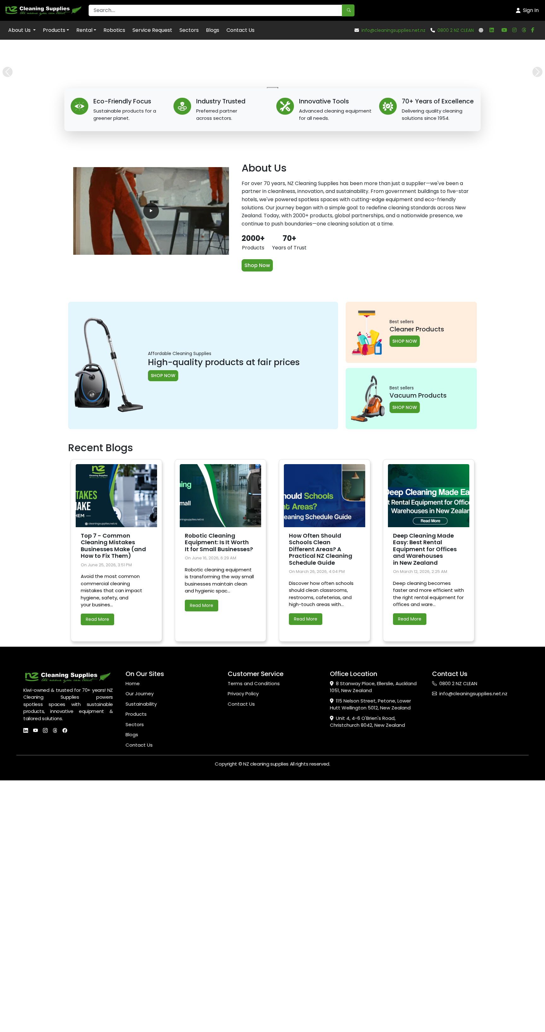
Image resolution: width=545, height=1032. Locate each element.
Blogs (212, 30)
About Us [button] (20, 30)
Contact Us (240, 30)
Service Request (152, 30)
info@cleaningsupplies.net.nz (393, 30)
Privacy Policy (243, 693)
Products (54, 30)
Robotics (114, 30)
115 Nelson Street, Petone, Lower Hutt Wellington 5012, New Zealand (370, 704)
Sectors (189, 30)
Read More (97, 619)
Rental (84, 30)
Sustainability (141, 704)
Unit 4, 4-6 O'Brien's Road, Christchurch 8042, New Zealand (367, 722)
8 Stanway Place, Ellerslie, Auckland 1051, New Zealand (373, 687)
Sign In (531, 10)
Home (133, 683)
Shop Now (257, 265)
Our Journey (140, 693)
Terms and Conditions (254, 683)
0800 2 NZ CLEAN (455, 30)
